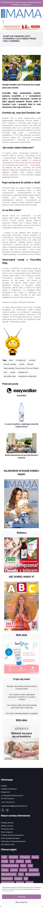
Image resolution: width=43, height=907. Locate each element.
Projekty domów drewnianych (12, 835)
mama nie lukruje (9, 874)
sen (11, 861)
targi (21, 874)
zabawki (20, 861)
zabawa (14, 870)
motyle (21, 364)
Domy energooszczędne (10, 838)
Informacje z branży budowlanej (13, 841)
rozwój (35, 857)
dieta (28, 861)
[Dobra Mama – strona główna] (21, 13)
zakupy (5, 870)
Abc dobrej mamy (7, 844)
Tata (30, 866)
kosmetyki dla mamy (10, 866)
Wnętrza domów (7, 826)
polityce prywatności (8, 891)
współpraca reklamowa (27, 376)
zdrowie (23, 870)
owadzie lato (23, 372)
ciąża (4, 857)
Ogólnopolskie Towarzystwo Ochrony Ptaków (21, 368)
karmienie (13, 857)
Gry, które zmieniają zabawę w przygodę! (22, 713)
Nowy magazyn (7, 832)
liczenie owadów (10, 364)
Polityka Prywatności (9, 789)
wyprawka (34, 870)
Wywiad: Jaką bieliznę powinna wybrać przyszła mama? (22, 687)
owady (12, 372)
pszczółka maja (9, 376)
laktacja (18, 879)
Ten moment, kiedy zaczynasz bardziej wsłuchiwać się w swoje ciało (22, 706)
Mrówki (30, 364)
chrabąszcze (21, 360)
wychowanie (7, 879)
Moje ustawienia (21, 902)
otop (5, 372)
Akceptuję (21, 897)
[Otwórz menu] (3, 21)
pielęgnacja (24, 857)
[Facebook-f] (2, 810)
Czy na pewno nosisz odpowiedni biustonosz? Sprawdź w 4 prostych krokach (22, 697)
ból (26, 879)
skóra (23, 866)
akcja (11, 360)
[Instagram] (7, 810)
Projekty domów (7, 823)
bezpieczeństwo (32, 874)
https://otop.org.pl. (27, 297)
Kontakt (4, 786)
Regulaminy (5, 792)
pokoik (4, 861)
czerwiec (32, 360)
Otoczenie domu (7, 829)
